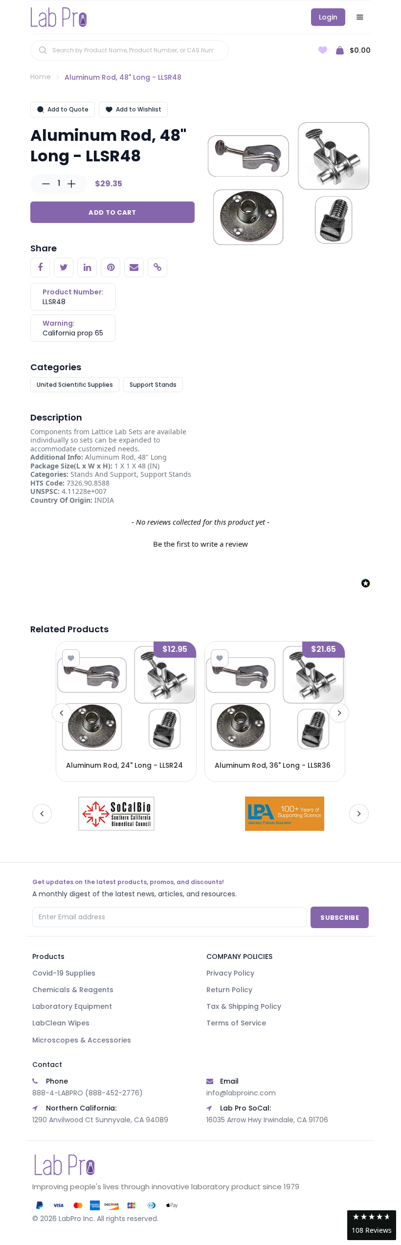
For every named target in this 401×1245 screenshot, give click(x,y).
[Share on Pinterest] (110, 267)
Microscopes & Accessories (81, 1040)
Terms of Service (236, 1023)
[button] (200, 542)
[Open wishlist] (322, 50)
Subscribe (339, 917)
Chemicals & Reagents (72, 990)
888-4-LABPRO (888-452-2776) (87, 1093)
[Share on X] (63, 267)
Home (40, 76)
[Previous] (61, 713)
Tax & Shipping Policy (243, 1006)
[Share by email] (134, 267)
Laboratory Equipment (72, 1006)
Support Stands (153, 384)
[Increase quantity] (71, 184)
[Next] (339, 713)
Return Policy (229, 990)
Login (328, 17)
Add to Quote (68, 109)
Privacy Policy (230, 973)
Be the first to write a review (200, 544)
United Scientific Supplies (75, 384)
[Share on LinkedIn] (87, 267)
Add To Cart (112, 212)
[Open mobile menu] (360, 17)
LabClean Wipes (60, 1023)
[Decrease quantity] (46, 184)
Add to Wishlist (138, 109)
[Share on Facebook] (40, 267)
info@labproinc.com (241, 1093)
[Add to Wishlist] (71, 658)
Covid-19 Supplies (63, 973)
